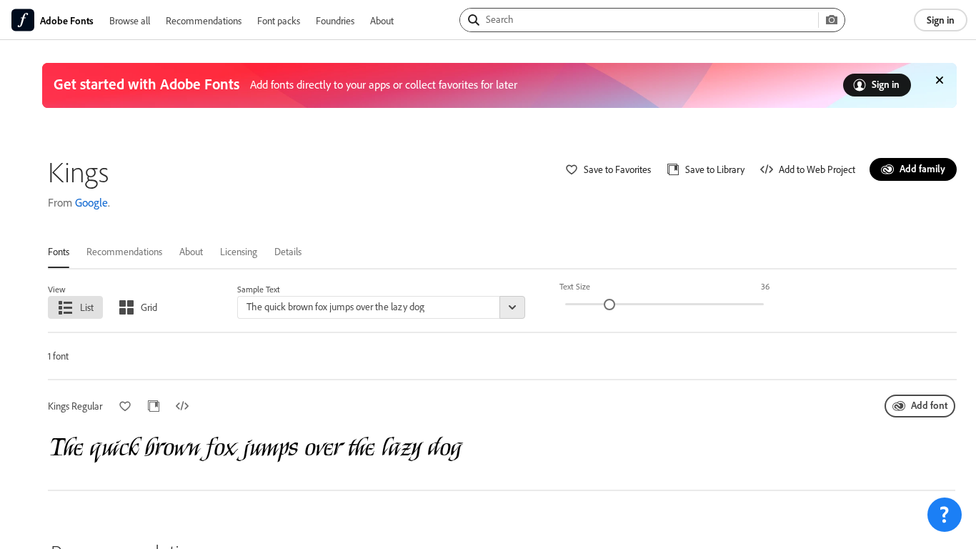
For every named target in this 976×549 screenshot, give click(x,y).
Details (288, 251)
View (57, 289)
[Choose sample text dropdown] (512, 307)
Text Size (574, 286)
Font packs (278, 20)
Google (91, 202)
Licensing (238, 251)
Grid (149, 307)
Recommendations (203, 20)
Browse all (129, 20)
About (382, 20)
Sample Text (258, 289)
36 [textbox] (765, 286)
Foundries (335, 20)
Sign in (941, 20)
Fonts (58, 251)
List (87, 307)
